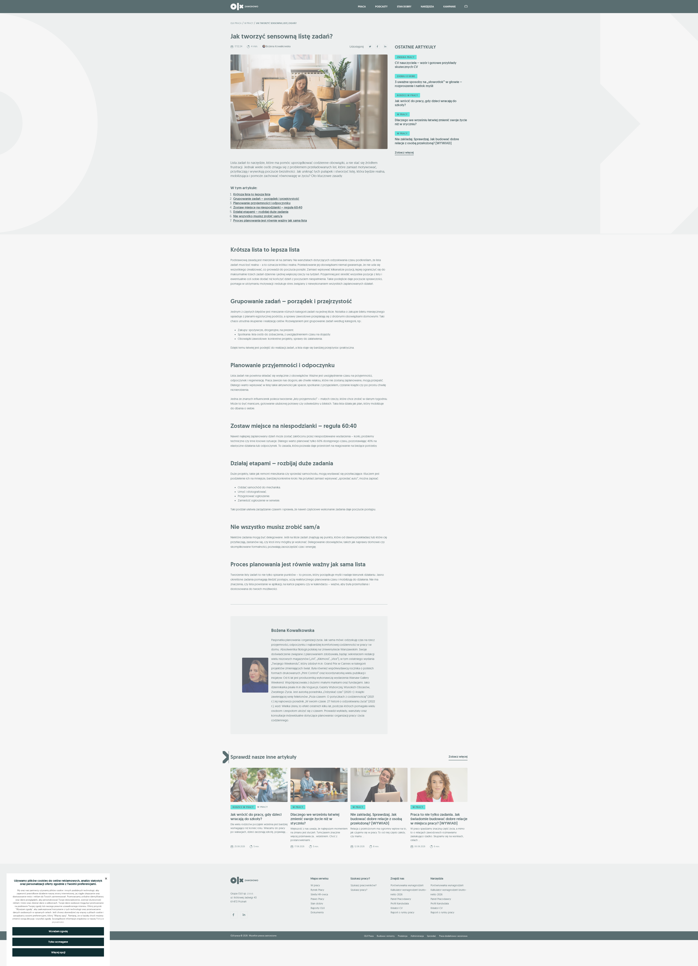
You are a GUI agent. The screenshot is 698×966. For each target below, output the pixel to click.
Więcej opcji (58, 952)
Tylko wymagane (58, 941)
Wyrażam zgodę (58, 931)
